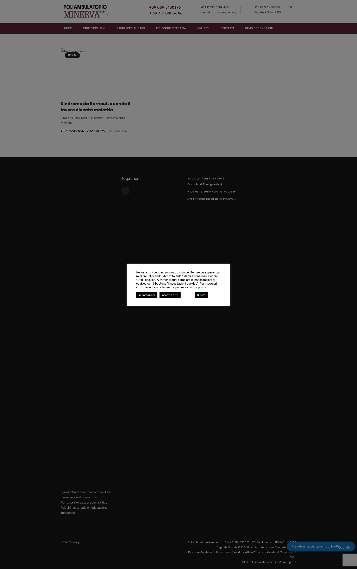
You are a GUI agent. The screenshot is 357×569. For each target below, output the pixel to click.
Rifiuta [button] (201, 295)
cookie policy (197, 287)
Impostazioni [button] (147, 295)
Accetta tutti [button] (170, 295)
